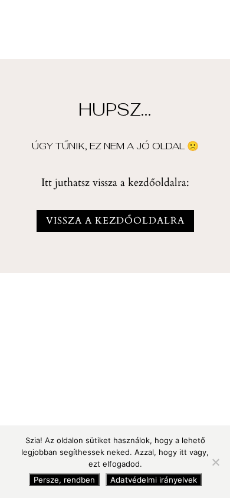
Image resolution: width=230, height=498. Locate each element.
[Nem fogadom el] (215, 462)
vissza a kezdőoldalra (115, 220)
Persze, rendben (64, 479)
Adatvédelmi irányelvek (153, 479)
